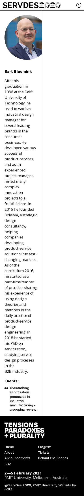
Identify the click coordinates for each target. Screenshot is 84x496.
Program (44, 446)
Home (9, 446)
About (9, 452)
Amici (8, 488)
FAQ (7, 463)
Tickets (44, 452)
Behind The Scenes (53, 458)
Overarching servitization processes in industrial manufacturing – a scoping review (23, 399)
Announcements (17, 458)
